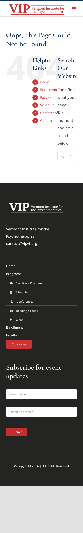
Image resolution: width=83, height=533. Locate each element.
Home (45, 82)
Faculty (45, 97)
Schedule (47, 105)
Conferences (50, 113)
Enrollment (48, 89)
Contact (46, 120)
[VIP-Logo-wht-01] (36, 203)
